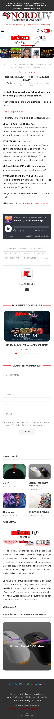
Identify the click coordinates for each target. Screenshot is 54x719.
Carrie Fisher (10, 248)
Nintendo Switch (12, 258)
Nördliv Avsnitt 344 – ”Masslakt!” (27, 345)
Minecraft (27, 253)
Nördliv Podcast (44, 64)
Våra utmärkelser (14, 6)
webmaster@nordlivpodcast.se (27, 708)
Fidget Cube (36, 248)
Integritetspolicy (32, 8)
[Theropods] (14, 500)
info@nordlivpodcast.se (36, 203)
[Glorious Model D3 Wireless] (40, 471)
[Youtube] (32, 684)
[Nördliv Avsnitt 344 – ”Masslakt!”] (27, 326)
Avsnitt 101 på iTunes (13, 111)
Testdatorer (38, 3)
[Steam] (40, 684)
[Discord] (20, 684)
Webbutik (17, 8)
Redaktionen (23, 3)
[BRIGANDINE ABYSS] (40, 500)
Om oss (11, 3)
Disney (23, 248)
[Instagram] (9, 684)
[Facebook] (12, 684)
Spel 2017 (44, 258)
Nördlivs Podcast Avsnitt (23, 64)
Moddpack (40, 253)
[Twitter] (16, 684)
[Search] (38, 31)
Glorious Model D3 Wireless (38, 484)
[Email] (36, 684)
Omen (6, 483)
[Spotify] (28, 684)
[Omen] (14, 471)
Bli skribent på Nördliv (35, 6)
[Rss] (24, 684)
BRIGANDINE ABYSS (39, 512)
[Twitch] (45, 684)
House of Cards (11, 253)
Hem (5, 64)
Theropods (8, 512)
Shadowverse (30, 258)
